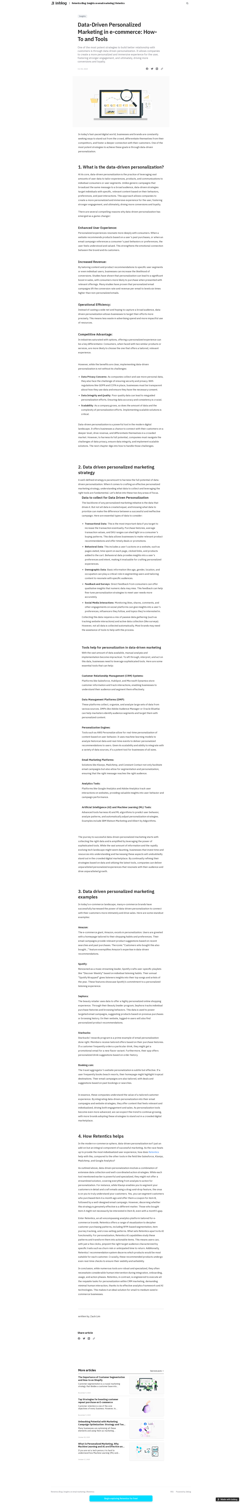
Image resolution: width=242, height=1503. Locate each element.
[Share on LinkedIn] (157, 69)
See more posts (156, 1371)
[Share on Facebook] (147, 68)
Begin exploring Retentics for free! (121, 1498)
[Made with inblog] (227, 1500)
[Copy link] (162, 68)
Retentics (154, 1152)
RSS (172, 1492)
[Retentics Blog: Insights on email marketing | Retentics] (59, 3)
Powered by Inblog (183, 1492)
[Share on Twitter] (152, 69)
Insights (82, 16)
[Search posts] (187, 3)
